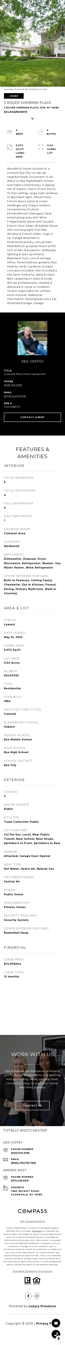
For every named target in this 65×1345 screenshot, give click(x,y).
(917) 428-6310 (20, 1180)
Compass (36, 1231)
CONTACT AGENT (32, 417)
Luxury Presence (42, 1306)
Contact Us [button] (32, 1105)
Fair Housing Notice (32, 1221)
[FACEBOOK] (28, 1296)
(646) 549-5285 (13, 385)
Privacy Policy (47, 1323)
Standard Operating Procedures (32, 1271)
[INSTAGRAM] (37, 1296)
